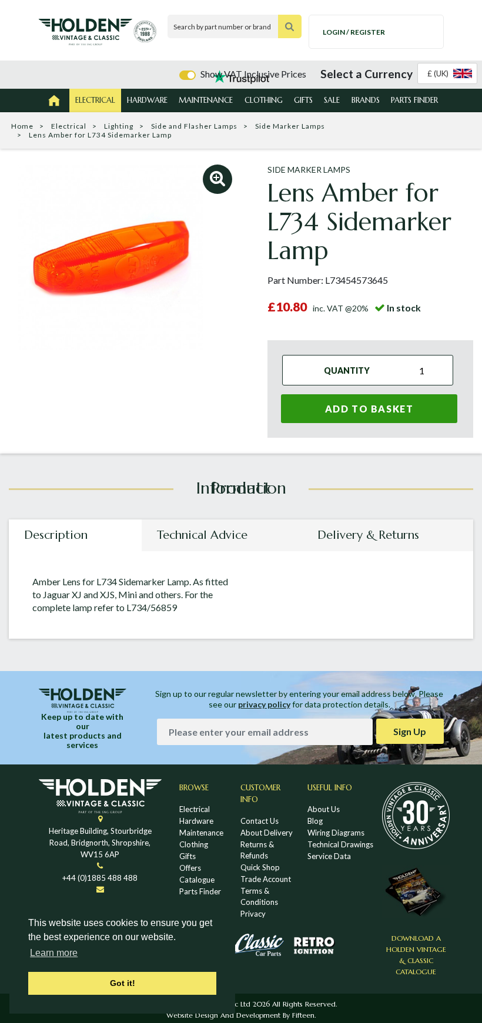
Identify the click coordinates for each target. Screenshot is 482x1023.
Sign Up (409, 731)
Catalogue (197, 879)
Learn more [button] (54, 953)
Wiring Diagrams (335, 832)
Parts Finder (414, 100)
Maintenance (206, 100)
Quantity (347, 370)
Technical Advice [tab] (202, 535)
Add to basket (369, 408)
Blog (315, 821)
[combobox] (447, 73)
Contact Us (259, 821)
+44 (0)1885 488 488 (100, 878)
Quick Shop (260, 867)
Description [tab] (56, 535)
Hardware (147, 100)
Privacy (253, 913)
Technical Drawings (340, 844)
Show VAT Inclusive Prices (253, 73)
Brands (366, 100)
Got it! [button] (122, 983)
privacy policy (264, 704)
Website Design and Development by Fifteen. (241, 1015)
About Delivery (266, 832)
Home (22, 126)
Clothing (264, 100)
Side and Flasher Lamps (194, 126)
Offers (190, 868)
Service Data (329, 856)
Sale (332, 100)
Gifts (303, 100)
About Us (323, 809)
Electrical (95, 100)
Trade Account (265, 879)
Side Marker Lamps (290, 126)
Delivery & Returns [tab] (368, 535)
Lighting (118, 126)
